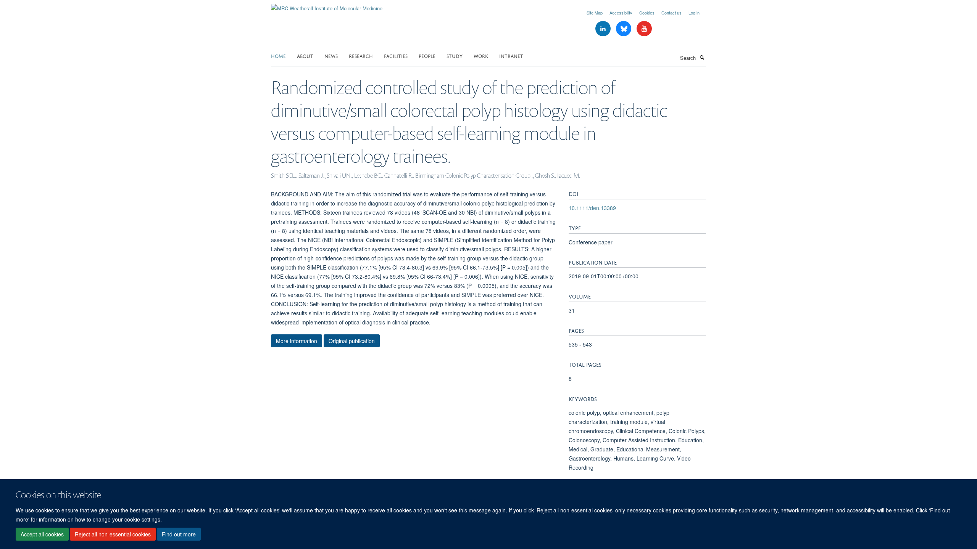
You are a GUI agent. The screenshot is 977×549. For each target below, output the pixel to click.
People (427, 55)
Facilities (396, 55)
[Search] (702, 57)
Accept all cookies (42, 534)
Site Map (595, 13)
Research (361, 55)
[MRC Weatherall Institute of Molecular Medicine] (326, 5)
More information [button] (296, 341)
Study (455, 55)
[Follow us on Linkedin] (603, 28)
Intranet (511, 55)
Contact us (671, 13)
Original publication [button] (352, 341)
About (305, 55)
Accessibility (620, 13)
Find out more (179, 534)
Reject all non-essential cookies (113, 534)
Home (278, 55)
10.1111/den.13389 (592, 208)
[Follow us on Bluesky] (624, 28)
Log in (694, 13)
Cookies (647, 13)
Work (481, 55)
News (331, 55)
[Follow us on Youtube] (644, 28)
